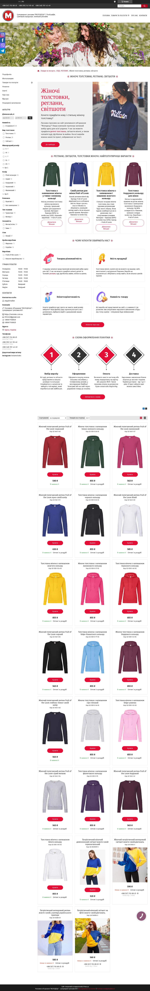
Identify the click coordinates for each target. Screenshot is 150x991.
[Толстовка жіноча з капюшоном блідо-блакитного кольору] (92, 657)
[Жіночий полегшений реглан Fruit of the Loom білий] (129, 520)
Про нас (134, 16)
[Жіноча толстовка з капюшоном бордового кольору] (129, 657)
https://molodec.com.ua (14, 314)
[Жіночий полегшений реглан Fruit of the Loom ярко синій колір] (55, 520)
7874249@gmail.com (12, 317)
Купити (55, 475)
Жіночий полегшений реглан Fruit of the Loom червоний (55, 427)
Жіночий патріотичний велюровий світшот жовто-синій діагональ (130, 841)
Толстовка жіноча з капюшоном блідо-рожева (130, 701)
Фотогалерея (7, 78)
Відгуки (5, 99)
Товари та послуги (119, 16)
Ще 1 (6, 168)
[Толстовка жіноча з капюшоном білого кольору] (55, 864)
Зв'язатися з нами (92, 397)
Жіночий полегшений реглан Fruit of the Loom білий (130, 496)
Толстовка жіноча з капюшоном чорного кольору (92, 496)
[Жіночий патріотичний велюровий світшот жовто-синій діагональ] (129, 864)
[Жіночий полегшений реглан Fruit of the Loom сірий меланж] (55, 796)
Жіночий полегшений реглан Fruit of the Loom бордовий (130, 772)
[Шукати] (144, 5)
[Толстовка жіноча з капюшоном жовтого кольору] (55, 588)
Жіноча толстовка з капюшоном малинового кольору (92, 564)
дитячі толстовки (58, 131)
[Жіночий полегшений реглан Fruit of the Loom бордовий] (129, 796)
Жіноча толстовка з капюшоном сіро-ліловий (92, 701)
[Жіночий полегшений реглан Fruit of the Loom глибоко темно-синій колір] (55, 728)
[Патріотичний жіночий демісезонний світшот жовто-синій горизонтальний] (92, 867)
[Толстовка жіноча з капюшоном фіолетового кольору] (92, 796)
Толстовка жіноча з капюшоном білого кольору (55, 841)
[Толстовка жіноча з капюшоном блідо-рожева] (129, 725)
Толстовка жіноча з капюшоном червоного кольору (130, 564)
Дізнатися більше (52, 223)
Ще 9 (6, 194)
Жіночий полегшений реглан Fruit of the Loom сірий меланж (55, 772)
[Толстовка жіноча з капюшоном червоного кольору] (129, 588)
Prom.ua (86, 986)
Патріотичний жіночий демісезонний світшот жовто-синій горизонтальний (92, 842)
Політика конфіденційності (106, 989)
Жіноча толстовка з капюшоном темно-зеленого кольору (92, 427)
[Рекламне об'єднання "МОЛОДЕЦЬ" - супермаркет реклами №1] (8, 16)
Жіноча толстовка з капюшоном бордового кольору (130, 633)
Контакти (143, 16)
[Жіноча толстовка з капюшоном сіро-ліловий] (92, 725)
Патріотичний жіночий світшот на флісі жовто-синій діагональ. (92, 911)
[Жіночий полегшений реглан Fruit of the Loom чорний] (55, 657)
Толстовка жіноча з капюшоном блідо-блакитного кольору (92, 633)
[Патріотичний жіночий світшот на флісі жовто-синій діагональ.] (92, 935)
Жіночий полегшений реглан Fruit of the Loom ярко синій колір (55, 496)
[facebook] (144, 409)
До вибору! (50, 144)
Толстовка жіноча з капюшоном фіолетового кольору (92, 772)
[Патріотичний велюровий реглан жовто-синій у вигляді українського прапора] (55, 938)
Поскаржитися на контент (87, 989)
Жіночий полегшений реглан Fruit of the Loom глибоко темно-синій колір (55, 702)
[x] (146, 409)
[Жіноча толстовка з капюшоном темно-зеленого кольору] (92, 451)
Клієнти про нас (92, 325)
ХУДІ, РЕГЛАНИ (62, 71)
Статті (4, 91)
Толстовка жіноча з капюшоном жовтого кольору (55, 564)
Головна (106, 16)
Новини (5, 87)
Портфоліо (6, 74)
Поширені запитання (11, 103)
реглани (52, 274)
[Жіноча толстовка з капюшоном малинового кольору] (92, 588)
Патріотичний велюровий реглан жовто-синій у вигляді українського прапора (55, 912)
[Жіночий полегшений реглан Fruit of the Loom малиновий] (129, 451)
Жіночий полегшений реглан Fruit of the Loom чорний (55, 633)
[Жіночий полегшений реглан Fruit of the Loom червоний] (55, 451)
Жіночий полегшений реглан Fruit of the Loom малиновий (130, 427)
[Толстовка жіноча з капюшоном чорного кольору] (92, 520)
